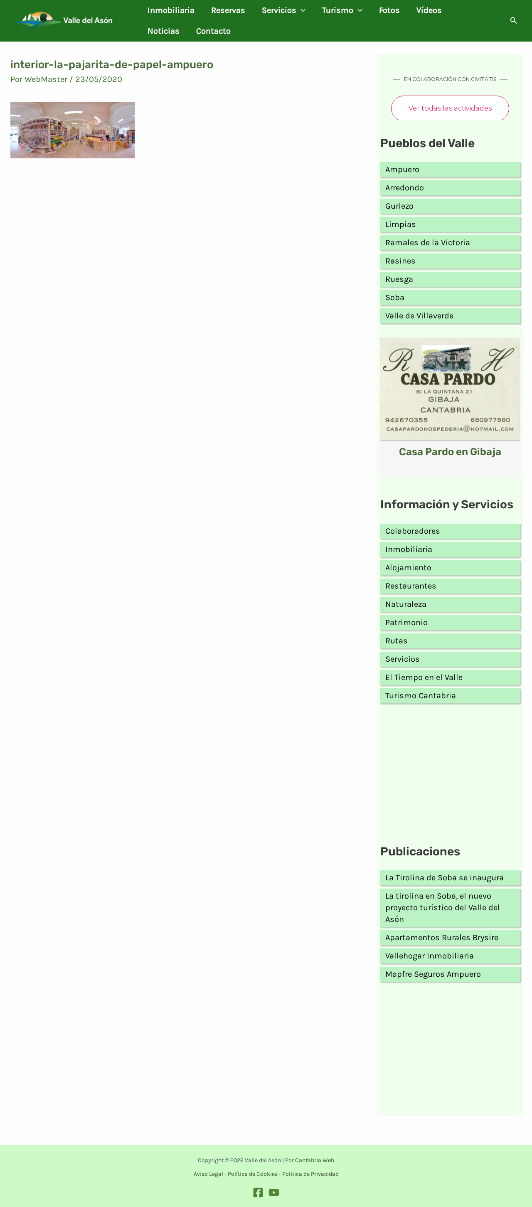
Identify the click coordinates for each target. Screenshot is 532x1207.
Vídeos (429, 10)
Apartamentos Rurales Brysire (441, 937)
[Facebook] (258, 1192)
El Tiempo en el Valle (424, 677)
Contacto (213, 31)
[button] (300, 10)
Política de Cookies (253, 1173)
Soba (394, 297)
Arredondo (404, 187)
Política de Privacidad (310, 1173)
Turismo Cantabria (420, 695)
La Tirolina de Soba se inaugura (444, 877)
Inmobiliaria (171, 10)
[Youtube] (273, 1192)
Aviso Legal (208, 1173)
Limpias (400, 224)
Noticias (164, 31)
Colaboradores (412, 531)
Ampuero (402, 169)
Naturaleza (405, 604)
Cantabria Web (314, 1160)
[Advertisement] (450, 775)
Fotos (389, 10)
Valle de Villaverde (419, 315)
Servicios (279, 10)
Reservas (228, 10)
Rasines (400, 261)
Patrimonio (406, 622)
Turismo (337, 10)
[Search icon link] (513, 21)
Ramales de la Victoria (427, 242)
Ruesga (399, 279)
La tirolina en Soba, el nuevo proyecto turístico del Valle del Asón (442, 907)
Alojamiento (408, 567)
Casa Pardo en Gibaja (450, 452)
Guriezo (399, 206)
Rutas (396, 640)
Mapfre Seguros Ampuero (433, 974)
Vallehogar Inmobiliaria (429, 956)
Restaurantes (410, 586)
